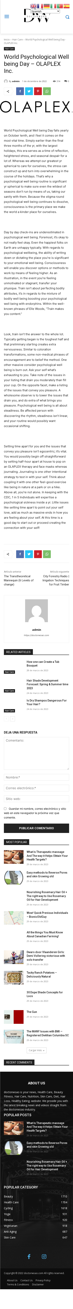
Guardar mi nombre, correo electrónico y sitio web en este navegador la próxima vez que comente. (35, 813)
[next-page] (12, 718)
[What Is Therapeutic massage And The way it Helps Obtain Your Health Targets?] (14, 857)
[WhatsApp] (47, 91)
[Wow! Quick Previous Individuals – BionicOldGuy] (14, 918)
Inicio (7, 39)
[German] (47, 5)
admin (16, 81)
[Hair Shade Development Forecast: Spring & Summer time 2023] (14, 685)
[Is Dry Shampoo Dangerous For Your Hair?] (14, 705)
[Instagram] (44, 1257)
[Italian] (53, 5)
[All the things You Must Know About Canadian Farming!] (14, 937)
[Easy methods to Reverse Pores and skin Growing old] (14, 878)
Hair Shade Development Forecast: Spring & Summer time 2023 (47, 684)
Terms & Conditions (18, 1284)
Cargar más (35, 1050)
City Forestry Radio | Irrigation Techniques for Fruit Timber (55, 580)
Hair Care (17, 39)
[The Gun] (14, 1017)
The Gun (32, 1011)
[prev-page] (6, 718)
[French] (40, 5)
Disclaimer (38, 1284)
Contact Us (26, 1280)
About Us (12, 1280)
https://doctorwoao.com (36, 635)
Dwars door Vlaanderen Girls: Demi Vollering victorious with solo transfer (46, 956)
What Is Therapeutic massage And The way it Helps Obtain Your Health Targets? (47, 855)
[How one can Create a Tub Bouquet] (14, 667)
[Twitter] (29, 91)
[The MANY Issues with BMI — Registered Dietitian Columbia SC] (14, 1036)
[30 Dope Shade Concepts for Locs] (14, 997)
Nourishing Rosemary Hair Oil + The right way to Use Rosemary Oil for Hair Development (47, 896)
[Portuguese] (60, 5)
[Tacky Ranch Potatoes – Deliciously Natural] (14, 978)
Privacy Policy (43, 1280)
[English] (33, 5)
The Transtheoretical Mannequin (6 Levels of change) (19, 580)
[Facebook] (20, 91)
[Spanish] (66, 5)
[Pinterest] (38, 91)
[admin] (6, 81)
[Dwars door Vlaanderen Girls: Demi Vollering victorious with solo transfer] (14, 957)
